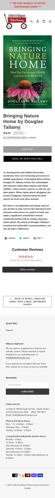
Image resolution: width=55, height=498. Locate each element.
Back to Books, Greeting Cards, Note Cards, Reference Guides (27, 302)
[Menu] (50, 21)
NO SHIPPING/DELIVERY (15, 137)
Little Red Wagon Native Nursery (26, 485)
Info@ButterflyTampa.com (18, 357)
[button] (27, 159)
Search (9, 330)
